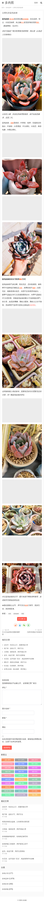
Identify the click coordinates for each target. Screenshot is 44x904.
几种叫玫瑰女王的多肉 (34, 632)
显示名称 (6, 709)
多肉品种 (8, 7)
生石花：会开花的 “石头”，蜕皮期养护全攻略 (19, 659)
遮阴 (33, 288)
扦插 (7, 783)
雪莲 (37, 22)
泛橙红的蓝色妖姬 (10, 13)
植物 (26, 19)
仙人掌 (21, 768)
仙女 (34, 779)
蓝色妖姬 (16, 613)
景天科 (11, 19)
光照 (20, 288)
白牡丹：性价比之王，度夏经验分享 (16, 645)
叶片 (22, 22)
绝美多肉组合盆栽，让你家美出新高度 (15, 822)
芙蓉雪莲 (32, 305)
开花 (21, 779)
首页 (3, 7)
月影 (34, 783)
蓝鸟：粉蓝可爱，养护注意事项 (14, 655)
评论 (4, 687)
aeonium (21, 795)
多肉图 (24, 900)
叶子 (34, 791)
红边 (7, 795)
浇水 (21, 764)
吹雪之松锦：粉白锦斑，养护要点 (15, 669)
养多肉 (7, 775)
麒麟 (21, 783)
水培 (34, 787)
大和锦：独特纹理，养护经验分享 (15, 652)
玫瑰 (7, 787)
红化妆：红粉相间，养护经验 (13, 666)
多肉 (23, 19)
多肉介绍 (5, 873)
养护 (20, 279)
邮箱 (4, 718)
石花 (21, 775)
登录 (36, 3)
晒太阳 (7, 791)
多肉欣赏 (5, 884)
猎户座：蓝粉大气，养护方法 (13, 648)
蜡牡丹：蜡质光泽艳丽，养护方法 (15, 662)
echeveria (7, 764)
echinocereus (21, 787)
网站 (4, 727)
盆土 (21, 791)
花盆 (34, 795)
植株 (12, 123)
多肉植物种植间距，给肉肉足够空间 (15, 836)
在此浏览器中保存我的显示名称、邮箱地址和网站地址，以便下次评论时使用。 (21, 740)
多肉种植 (5, 889)
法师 (7, 779)
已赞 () (23, 619)
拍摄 (7, 771)
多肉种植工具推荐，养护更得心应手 (15, 844)
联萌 (26, 605)
